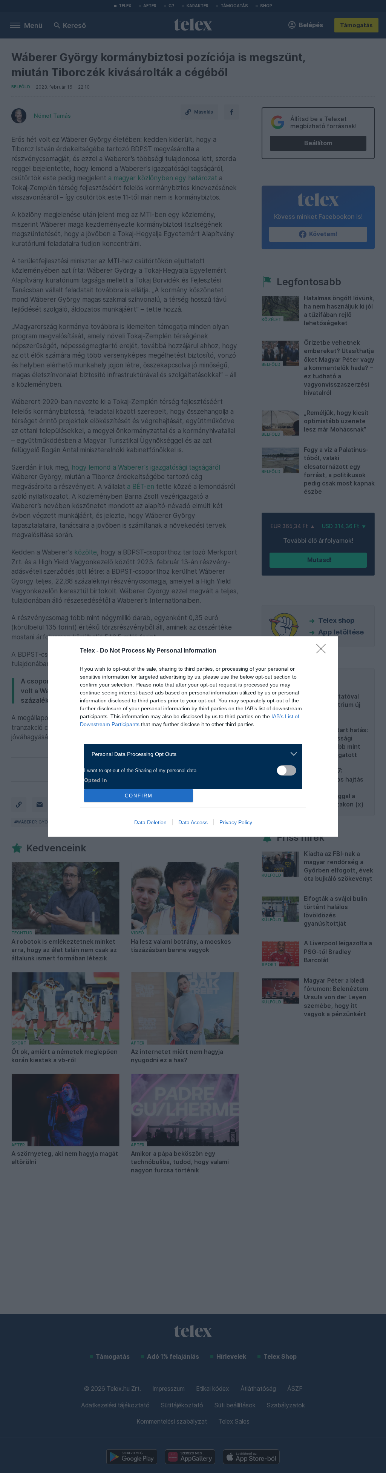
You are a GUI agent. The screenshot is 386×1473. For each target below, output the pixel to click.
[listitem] (190, 754)
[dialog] (193, 736)
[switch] (286, 770)
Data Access (193, 822)
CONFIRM (139, 796)
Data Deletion (150, 822)
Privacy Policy (235, 822)
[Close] (323, 651)
